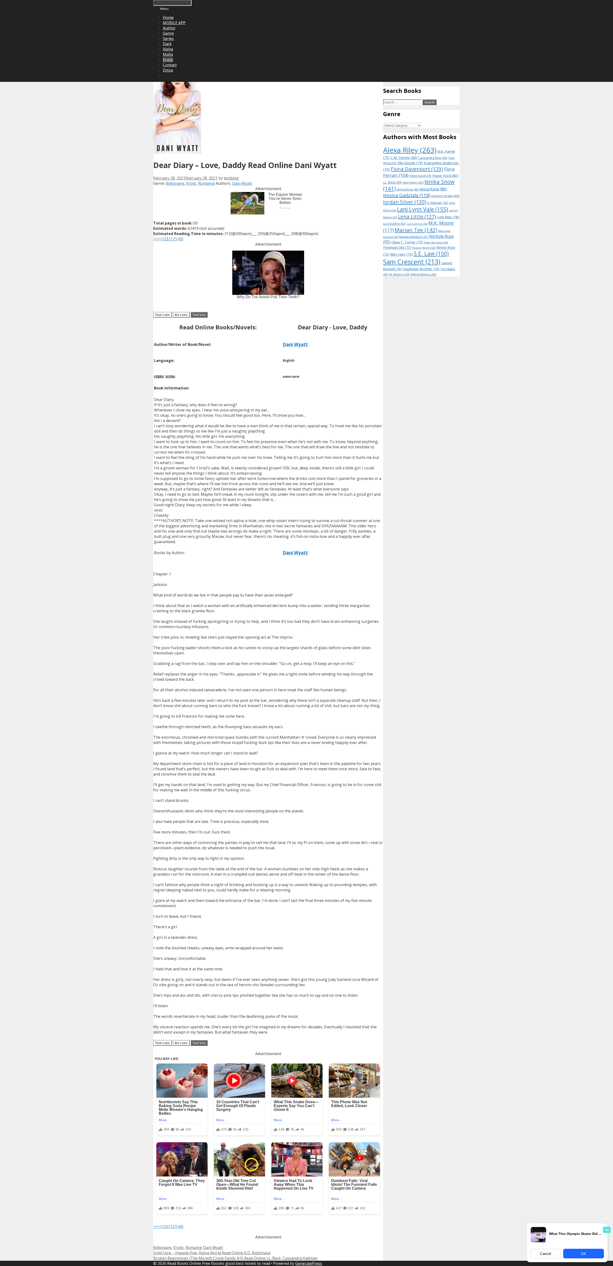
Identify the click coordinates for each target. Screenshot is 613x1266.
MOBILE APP (174, 22)
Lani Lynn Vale (422, 209)
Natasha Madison (413, 237)
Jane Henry (413, 182)
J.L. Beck (392, 182)
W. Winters (399, 274)
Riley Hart (401, 254)
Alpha (168, 49)
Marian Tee (416, 230)
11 (170, 239)
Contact (170, 65)
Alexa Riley (410, 150)
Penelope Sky (397, 247)
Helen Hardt (420, 176)
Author (169, 28)
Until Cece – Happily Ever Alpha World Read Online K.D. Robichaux (212, 1252)
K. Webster (437, 203)
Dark (167, 43)
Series (168, 38)
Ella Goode (410, 162)
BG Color (181, 315)
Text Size (199, 315)
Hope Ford (445, 175)
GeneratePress (308, 1263)
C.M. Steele (403, 157)
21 (175, 239)
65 (181, 239)
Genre (168, 33)
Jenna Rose (408, 189)
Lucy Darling (394, 224)
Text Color (162, 315)
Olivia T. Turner (407, 242)
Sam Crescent (411, 261)
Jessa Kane (433, 189)
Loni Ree (448, 216)
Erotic (168, 59)
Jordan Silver (404, 201)
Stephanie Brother (421, 269)
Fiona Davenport (417, 168)
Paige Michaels (436, 242)
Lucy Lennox (416, 223)
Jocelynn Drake (445, 196)
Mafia (168, 54)
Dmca (168, 70)
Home (168, 17)
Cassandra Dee (433, 158)
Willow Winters (423, 274)
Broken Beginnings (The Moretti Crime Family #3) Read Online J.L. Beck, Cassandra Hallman (235, 1258)
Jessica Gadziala (406, 195)
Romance (206, 183)
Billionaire (175, 183)
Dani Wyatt (242, 183)
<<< (156, 239)
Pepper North (424, 247)
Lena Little (417, 216)
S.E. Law (431, 253)
